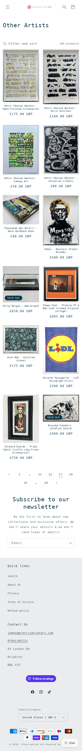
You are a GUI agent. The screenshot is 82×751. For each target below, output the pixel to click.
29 (46, 482)
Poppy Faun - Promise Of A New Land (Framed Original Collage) (61, 308)
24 (70, 474)
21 (40, 474)
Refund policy (18, 610)
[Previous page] (9, 474)
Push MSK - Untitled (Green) (21, 359)
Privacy (13, 593)
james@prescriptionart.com (30, 633)
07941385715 (18, 641)
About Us (14, 584)
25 (25, 482)
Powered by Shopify (59, 744)
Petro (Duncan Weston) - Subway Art (21, 180)
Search (13, 576)
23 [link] (60, 474)
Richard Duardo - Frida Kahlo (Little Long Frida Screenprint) (21, 449)
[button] (7, 7)
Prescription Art (33, 744)
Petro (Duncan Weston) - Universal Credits (61, 179)
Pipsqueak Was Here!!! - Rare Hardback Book (21, 230)
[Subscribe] (70, 543)
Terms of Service (21, 602)
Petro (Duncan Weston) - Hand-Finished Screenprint (21, 107)
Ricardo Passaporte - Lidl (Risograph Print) (61, 379)
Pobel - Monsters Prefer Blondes (61, 251)
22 (50, 474)
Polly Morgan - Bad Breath (21, 306)
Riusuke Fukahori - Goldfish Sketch (61, 427)
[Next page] (56, 483)
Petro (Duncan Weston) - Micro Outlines (61, 110)
